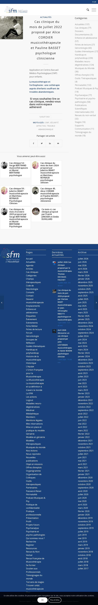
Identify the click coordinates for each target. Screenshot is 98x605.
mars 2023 (83, 390)
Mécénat (30, 410)
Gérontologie (81, 48)
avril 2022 (82, 427)
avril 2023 (82, 386)
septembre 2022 (86, 410)
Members (30, 417)
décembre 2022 (85, 400)
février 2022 (83, 433)
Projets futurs (32, 524)
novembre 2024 (85, 326)
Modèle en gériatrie (35, 437)
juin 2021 (82, 457)
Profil (94, 2)
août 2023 (83, 373)
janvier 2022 (84, 437)
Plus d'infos (54, 600)
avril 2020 (82, 504)
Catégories (31, 275)
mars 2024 (83, 349)
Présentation (32, 518)
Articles (29, 268)
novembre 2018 (85, 551)
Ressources (31, 548)
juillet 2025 (83, 299)
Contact (29, 295)
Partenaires (31, 487)
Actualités (45, 17)
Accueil (29, 258)
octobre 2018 (84, 555)
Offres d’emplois (34, 467)
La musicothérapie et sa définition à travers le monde (35, 386)
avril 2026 (82, 268)
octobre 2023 (84, 366)
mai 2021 (82, 460)
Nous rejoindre (33, 454)
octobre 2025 (84, 289)
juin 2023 (82, 379)
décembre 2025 (85, 282)
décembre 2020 (85, 477)
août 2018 (83, 558)
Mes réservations (34, 423)
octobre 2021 (84, 447)
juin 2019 (82, 534)
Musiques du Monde (84, 68)
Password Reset (33, 491)
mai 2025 (82, 305)
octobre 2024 (84, 329)
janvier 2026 (84, 278)
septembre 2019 (86, 528)
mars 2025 (83, 312)
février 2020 (83, 511)
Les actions (31, 396)
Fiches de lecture (83, 44)
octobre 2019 (84, 524)
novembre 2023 (85, 363)
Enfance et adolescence (86, 37)
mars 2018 (83, 565)
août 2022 (83, 413)
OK (42, 600)
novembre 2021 (85, 443)
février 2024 (83, 353)
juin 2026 (82, 262)
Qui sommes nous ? (35, 538)
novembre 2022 (85, 403)
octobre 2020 (84, 484)
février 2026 (83, 275)
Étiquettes (31, 316)
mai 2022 (82, 423)
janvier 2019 (84, 548)
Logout (29, 400)
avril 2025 (82, 309)
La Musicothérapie (35, 379)
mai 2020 (82, 501)
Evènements (32, 322)
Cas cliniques (81, 27)
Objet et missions (34, 464)
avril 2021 (82, 464)
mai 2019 (82, 538)
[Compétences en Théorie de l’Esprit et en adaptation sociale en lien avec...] (96, 303)
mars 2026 (83, 272)
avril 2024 (82, 346)
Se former (31, 565)
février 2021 (83, 470)
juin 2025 (82, 302)
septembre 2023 (86, 369)
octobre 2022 (84, 407)
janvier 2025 (84, 319)
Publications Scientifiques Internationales (82, 108)
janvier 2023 (84, 396)
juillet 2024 (83, 336)
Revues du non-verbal (85, 115)
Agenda (29, 265)
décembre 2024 (85, 322)
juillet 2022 (83, 417)
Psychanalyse (81, 95)
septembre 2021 (86, 450)
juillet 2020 (83, 494)
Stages (78, 122)
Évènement (31, 319)
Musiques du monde (35, 447)
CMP (47, 122)
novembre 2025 (85, 285)
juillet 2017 (83, 568)
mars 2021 (83, 467)
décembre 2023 (85, 359)
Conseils (30, 292)
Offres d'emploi (82, 74)
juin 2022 (82, 420)
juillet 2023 (83, 376)
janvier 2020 (84, 514)
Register (30, 545)
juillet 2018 (83, 561)
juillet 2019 (83, 531)
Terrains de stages (35, 582)
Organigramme (33, 470)
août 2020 (83, 491)
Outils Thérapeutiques (85, 78)
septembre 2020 (86, 487)
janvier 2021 (84, 474)
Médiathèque (32, 413)
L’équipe (30, 366)
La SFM (29, 393)
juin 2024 (82, 339)
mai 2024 (82, 342)
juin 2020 (82, 497)
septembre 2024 (86, 332)
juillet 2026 (83, 258)
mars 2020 (83, 508)
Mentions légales (34, 420)
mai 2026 (82, 265)
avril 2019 (82, 541)
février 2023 (83, 393)
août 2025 (83, 295)
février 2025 (83, 316)
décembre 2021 (85, 440)
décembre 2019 (85, 518)
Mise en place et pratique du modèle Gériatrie (35, 430)
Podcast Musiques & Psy (86, 88)
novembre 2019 (85, 521)
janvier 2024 (84, 356)
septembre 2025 (86, 292)
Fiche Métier (32, 326)
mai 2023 (82, 383)
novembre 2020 (85, 481)
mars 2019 (83, 545)
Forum (29, 332)
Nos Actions (32, 450)
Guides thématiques (84, 51)
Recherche (31, 541)
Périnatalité (80, 85)
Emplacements (33, 305)
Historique (31, 363)
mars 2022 (83, 430)
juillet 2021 (83, 454)
